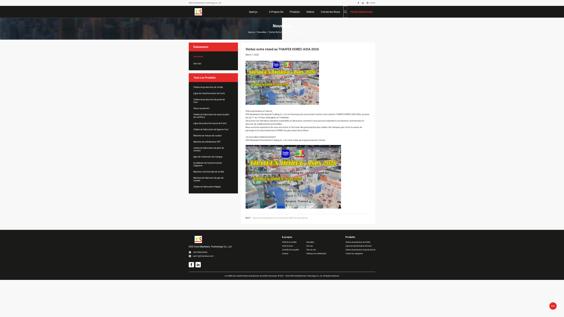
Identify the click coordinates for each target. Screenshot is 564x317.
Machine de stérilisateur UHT (207, 142)
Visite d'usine (287, 246)
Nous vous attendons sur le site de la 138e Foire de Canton (280, 218)
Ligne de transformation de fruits (209, 93)
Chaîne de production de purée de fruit (209, 100)
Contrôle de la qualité (290, 250)
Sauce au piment (201, 108)
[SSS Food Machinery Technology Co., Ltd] (198, 12)
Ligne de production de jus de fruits (209, 123)
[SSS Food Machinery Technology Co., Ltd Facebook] (358, 3)
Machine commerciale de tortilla (208, 172)
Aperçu (251, 32)
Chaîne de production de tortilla (208, 87)
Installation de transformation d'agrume (207, 164)
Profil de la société (289, 242)
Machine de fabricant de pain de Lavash (208, 179)
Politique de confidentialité (316, 254)
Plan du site (311, 250)
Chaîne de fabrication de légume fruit (210, 129)
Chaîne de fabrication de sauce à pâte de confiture (211, 115)
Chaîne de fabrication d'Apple (207, 187)
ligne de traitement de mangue (208, 157)
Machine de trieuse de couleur (207, 135)
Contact (285, 254)
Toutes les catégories (354, 254)
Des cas (197, 63)
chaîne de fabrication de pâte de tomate (208, 149)
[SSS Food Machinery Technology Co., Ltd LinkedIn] (363, 3)
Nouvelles (261, 32)
